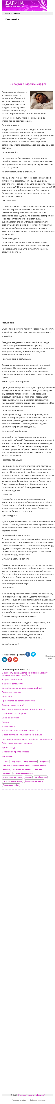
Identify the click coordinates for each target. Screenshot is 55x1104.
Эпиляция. (7, 696)
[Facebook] (27, 656)
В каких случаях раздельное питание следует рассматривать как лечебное (24, 674)
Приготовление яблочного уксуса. (18, 700)
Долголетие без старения (14, 713)
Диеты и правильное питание (16, 765)
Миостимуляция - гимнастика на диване (22, 734)
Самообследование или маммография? (22, 688)
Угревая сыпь (8, 726)
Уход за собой (30, 761)
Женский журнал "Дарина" (31, 1095)
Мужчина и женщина (22, 769)
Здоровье (44, 761)
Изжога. (5, 722)
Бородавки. (7, 756)
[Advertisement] (27, 51)
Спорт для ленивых (11, 692)
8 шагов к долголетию (13, 683)
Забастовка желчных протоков (17, 743)
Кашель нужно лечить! (13, 705)
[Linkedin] (4, 661)
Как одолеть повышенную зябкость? (20, 730)
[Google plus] (15, 661)
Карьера (6, 773)
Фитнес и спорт (39, 765)
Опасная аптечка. (11, 717)
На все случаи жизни (12, 781)
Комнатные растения (12, 777)
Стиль (6, 761)
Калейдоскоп (41, 777)
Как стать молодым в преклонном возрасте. (24, 709)
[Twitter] (33, 656)
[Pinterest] (9, 661)
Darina (7, 13)
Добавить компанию (38, 1100)
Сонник (28, 777)
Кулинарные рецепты (23, 773)
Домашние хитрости (34, 781)
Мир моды (16, 761)
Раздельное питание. (12, 679)
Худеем (6, 769)
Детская (38, 769)
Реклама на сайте (11, 785)
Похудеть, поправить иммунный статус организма (27, 739)
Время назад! (8, 747)
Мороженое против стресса (15, 751)
